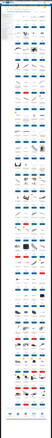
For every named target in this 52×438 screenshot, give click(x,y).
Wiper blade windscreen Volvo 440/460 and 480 (18, 102)
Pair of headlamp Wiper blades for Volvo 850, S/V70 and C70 (18, 152)
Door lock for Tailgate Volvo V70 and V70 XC (34, 365)
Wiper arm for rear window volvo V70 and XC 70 (26, 300)
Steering (4, 30)
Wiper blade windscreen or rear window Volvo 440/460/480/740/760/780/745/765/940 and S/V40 (42, 70)
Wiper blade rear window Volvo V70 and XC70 (34, 102)
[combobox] (37, 11)
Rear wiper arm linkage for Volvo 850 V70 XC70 (42, 20)
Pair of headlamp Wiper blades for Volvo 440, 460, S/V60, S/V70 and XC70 (26, 168)
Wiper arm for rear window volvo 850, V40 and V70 (34, 300)
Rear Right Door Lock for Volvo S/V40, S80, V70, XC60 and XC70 (34, 316)
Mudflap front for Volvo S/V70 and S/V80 (18, 168)
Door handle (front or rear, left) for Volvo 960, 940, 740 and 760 (42, 201)
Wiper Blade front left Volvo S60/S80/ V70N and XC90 (18, 185)
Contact (31, 0)
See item (18, 43)
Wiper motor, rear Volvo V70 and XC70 (26, 365)
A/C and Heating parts (6, 28)
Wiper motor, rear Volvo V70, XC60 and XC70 (34, 348)
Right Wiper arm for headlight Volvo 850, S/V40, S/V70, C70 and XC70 (18, 119)
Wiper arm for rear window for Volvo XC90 (26, 135)
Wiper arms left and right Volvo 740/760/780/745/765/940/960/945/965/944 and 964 (18, 333)
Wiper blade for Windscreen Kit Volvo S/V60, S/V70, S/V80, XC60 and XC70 (42, 87)
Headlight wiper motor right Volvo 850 (42, 398)
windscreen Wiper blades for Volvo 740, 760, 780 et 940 (34, 234)
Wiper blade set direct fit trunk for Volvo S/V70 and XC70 (18, 135)
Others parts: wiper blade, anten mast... (8, 20)
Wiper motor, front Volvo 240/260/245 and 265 (18, 348)
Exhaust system (5, 36)
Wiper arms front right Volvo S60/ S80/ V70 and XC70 (18, 300)
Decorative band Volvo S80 (18, 20)
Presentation (4, 0)
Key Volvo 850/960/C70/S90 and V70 (18, 283)
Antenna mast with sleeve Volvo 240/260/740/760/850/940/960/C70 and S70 (34, 169)
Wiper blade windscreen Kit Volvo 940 (26, 217)
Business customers (41, 0)
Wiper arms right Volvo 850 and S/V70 (42, 184)
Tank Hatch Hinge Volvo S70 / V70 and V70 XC (34, 53)
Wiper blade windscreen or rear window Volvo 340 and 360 (26, 70)
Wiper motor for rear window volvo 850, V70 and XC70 (26, 349)
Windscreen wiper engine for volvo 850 (18, 398)
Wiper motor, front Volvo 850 (26, 398)
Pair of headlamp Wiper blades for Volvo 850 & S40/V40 (18, 201)
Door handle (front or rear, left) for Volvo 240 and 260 (26, 201)
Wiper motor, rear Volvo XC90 (34, 398)
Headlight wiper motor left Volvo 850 (34, 381)
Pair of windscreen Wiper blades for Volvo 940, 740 (34, 217)
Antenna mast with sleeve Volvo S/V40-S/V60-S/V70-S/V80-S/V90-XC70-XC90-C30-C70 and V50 (42, 136)
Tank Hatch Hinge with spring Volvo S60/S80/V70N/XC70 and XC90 (42, 119)
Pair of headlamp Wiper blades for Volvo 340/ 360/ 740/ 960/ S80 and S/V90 (34, 119)
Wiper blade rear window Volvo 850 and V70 (18, 217)
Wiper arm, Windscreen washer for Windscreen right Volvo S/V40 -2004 (42, 283)
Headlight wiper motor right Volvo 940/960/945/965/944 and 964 (18, 382)
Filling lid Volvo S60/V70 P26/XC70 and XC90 (42, 299)
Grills (4, 21)
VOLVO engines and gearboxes (33, 5)
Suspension (5, 35)
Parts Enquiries (42, 5)
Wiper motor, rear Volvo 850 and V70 (18, 365)
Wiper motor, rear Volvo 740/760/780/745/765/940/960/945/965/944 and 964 (26, 332)
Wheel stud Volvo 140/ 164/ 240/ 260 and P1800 (42, 36)
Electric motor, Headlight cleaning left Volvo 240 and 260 (42, 365)
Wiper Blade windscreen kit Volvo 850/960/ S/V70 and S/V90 (42, 218)
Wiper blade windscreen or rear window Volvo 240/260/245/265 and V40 (42, 53)
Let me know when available (26, 92)
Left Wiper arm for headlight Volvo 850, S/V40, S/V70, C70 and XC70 (42, 103)
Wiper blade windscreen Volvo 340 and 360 (34, 69)
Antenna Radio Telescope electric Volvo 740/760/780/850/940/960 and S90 (34, 333)
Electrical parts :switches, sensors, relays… (7, 34)
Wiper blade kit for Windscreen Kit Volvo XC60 (34, 250)
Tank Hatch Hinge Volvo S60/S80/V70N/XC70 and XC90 (18, 69)
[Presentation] (44, 391)
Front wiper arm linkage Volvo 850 (18, 36)
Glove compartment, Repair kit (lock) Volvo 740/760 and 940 (42, 267)
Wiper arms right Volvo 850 (34, 201)
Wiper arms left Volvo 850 (26, 233)
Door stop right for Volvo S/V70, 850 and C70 (34, 184)
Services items (5, 29)
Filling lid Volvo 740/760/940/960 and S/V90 (26, 250)
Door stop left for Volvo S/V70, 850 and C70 (26, 184)
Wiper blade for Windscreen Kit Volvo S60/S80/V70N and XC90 (18, 250)
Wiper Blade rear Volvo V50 (26, 102)
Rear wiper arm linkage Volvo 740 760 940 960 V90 (26, 20)
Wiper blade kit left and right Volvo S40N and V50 (42, 250)
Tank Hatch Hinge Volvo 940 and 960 (18, 53)
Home (3, 5)
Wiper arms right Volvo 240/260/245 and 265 (18, 266)
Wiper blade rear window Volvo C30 (34, 86)
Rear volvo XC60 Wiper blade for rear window (34, 151)
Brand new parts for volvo (22, 5)
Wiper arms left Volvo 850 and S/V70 (18, 233)
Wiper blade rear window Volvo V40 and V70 (34, 135)
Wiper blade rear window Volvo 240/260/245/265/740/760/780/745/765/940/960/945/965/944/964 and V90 (18, 87)
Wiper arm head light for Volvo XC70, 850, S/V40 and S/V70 (26, 53)
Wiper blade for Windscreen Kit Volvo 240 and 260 (26, 86)
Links (23, 0)
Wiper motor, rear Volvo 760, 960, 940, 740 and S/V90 (42, 332)
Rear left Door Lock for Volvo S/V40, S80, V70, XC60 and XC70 (18, 316)
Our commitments (14, 0)
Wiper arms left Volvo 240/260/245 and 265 (26, 266)
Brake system (5, 15)
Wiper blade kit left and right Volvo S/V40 (42, 233)
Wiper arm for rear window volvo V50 (34, 283)
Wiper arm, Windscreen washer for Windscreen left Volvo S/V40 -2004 (42, 316)
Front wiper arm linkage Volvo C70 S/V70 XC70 (34, 20)
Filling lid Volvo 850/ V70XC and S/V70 (26, 315)
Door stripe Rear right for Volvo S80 (42, 151)
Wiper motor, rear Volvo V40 (42, 381)
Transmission (5, 37)
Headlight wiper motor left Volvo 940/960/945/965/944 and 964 (26, 382)
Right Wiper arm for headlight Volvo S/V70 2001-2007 (34, 267)
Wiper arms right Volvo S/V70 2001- (26, 283)
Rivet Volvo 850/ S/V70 (34, 36)
